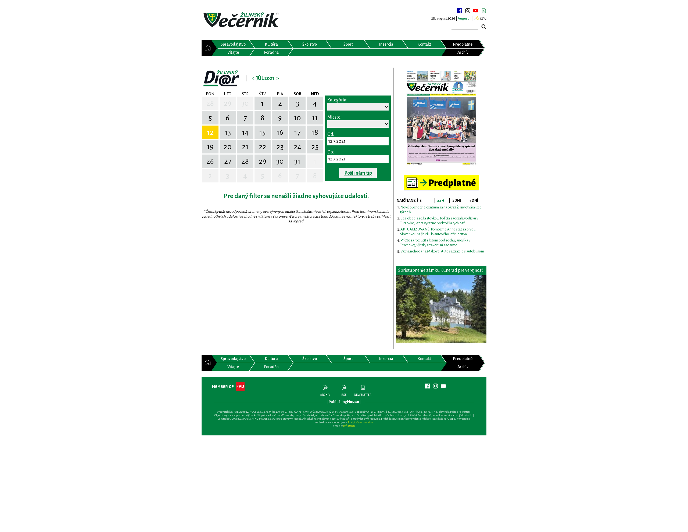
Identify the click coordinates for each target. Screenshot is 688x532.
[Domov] (207, 48)
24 (297, 147)
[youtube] (475, 10)
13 (228, 132)
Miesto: (334, 117)
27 (227, 161)
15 (262, 132)
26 (210, 161)
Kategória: (337, 100)
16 (280, 132)
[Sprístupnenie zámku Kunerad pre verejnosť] (441, 309)
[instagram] (467, 10)
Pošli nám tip (358, 173)
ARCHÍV (325, 394)
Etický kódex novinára (360, 422)
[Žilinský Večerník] (242, 20)
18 (314, 132)
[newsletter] (483, 10)
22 (262, 147)
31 (297, 161)
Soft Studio (349, 425)
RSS (343, 394)
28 (210, 103)
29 (227, 103)
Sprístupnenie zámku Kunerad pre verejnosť (440, 270)
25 (314, 147)
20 (228, 147)
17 (297, 132)
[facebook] (459, 10)
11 (315, 118)
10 (297, 118)
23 (280, 147)
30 (245, 103)
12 (210, 132)
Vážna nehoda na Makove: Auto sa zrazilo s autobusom (442, 251)
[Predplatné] (441, 177)
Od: (330, 134)
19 (210, 147)
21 (245, 147)
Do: (330, 152)
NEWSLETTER (362, 394)
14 (245, 132)
